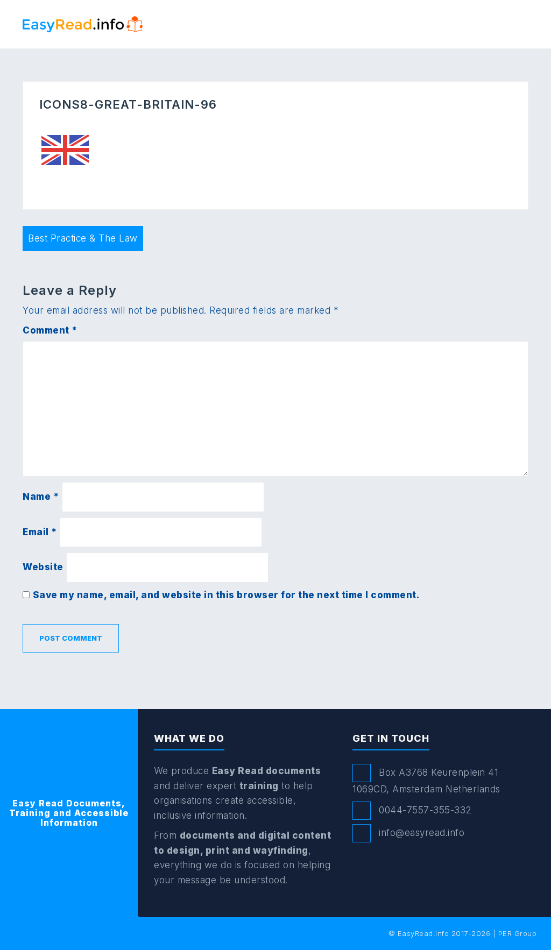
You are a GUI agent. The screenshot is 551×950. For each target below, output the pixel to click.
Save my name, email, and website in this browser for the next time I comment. (226, 595)
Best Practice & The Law (83, 238)
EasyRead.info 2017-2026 (444, 933)
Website (43, 567)
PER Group (517, 933)
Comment (50, 330)
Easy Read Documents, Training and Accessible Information (69, 812)
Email (40, 532)
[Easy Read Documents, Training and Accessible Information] (83, 23)
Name (41, 496)
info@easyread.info (421, 832)
